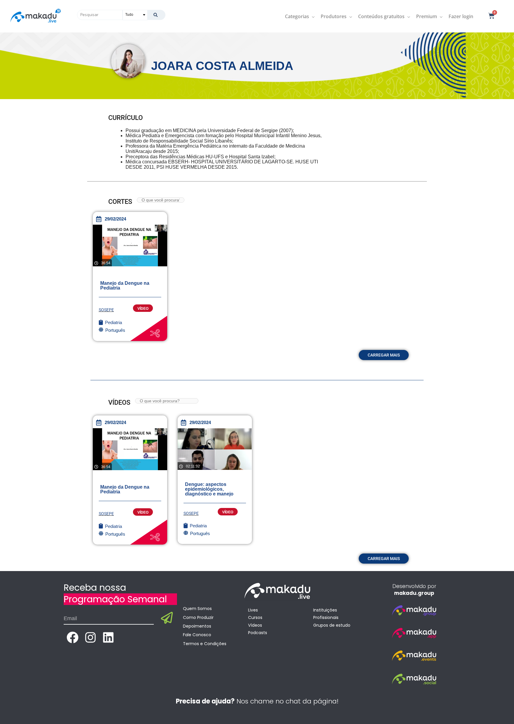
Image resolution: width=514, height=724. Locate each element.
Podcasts (257, 633)
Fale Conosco (197, 635)
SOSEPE (106, 309)
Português (200, 533)
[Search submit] (156, 15)
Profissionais (326, 617)
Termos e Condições (204, 644)
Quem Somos (197, 609)
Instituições (325, 610)
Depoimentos (197, 626)
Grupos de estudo (331, 625)
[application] (312, 16)
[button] (384, 355)
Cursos (255, 617)
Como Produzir (198, 617)
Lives (253, 610)
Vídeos (255, 625)
